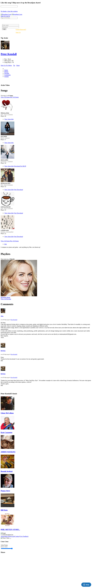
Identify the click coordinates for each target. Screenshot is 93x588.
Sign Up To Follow (6, 65)
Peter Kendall (14, 319)
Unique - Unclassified (7, 232)
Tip (14, 65)
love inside (4, 136)
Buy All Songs (14, 97)
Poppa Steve (5, 491)
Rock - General (5, 138)
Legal (13, 536)
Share (18, 65)
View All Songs (5, 97)
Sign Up (18, 32)
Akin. (2, 316)
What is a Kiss (5, 113)
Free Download (18, 189)
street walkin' (4, 160)
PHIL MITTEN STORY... (10, 530)
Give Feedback (24, 536)
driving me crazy (5, 183)
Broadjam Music (5, 297)
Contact (17, 536)
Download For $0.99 (20, 166)
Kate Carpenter (6, 432)
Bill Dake (3, 350)
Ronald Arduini (7, 471)
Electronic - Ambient (7, 161)
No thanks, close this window (9, 11)
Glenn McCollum (7, 413)
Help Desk (8, 536)
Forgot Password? (21, 29)
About (2, 536)
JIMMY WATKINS (8, 452)
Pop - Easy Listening (7, 114)
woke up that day (6, 206)
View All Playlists (6, 299)
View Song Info (9, 119)
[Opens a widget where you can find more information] (86, 585)
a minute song (5, 230)
